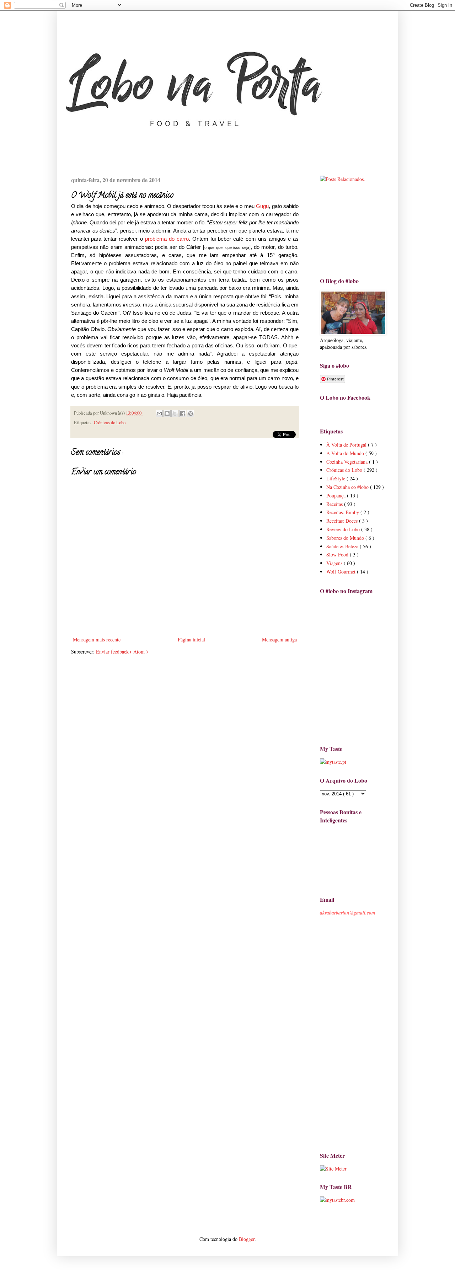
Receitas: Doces (342, 520)
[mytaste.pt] (333, 761)
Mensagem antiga (279, 639)
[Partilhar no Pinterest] (190, 413)
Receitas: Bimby (343, 512)
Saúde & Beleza (343, 546)
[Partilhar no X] (174, 413)
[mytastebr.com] (337, 1199)
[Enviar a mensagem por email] (159, 413)
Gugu (262, 206)
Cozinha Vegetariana (347, 461)
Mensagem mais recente (97, 639)
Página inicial (191, 639)
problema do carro (167, 239)
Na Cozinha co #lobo (348, 487)
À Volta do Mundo (345, 453)
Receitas (335, 504)
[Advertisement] (355, 229)
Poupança (336, 495)
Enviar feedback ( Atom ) (122, 651)
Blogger (247, 1239)
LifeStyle (336, 478)
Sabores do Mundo (345, 537)
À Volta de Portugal (347, 444)
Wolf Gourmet (341, 571)
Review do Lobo (343, 529)
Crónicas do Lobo (109, 423)
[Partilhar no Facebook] (182, 413)
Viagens (335, 563)
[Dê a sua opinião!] (167, 413)
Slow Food (338, 554)
